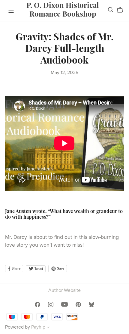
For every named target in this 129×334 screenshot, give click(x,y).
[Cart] (122, 10)
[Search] (110, 10)
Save (60, 268)
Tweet (38, 269)
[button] (48, 328)
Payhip (38, 327)
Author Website (64, 290)
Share (15, 268)
